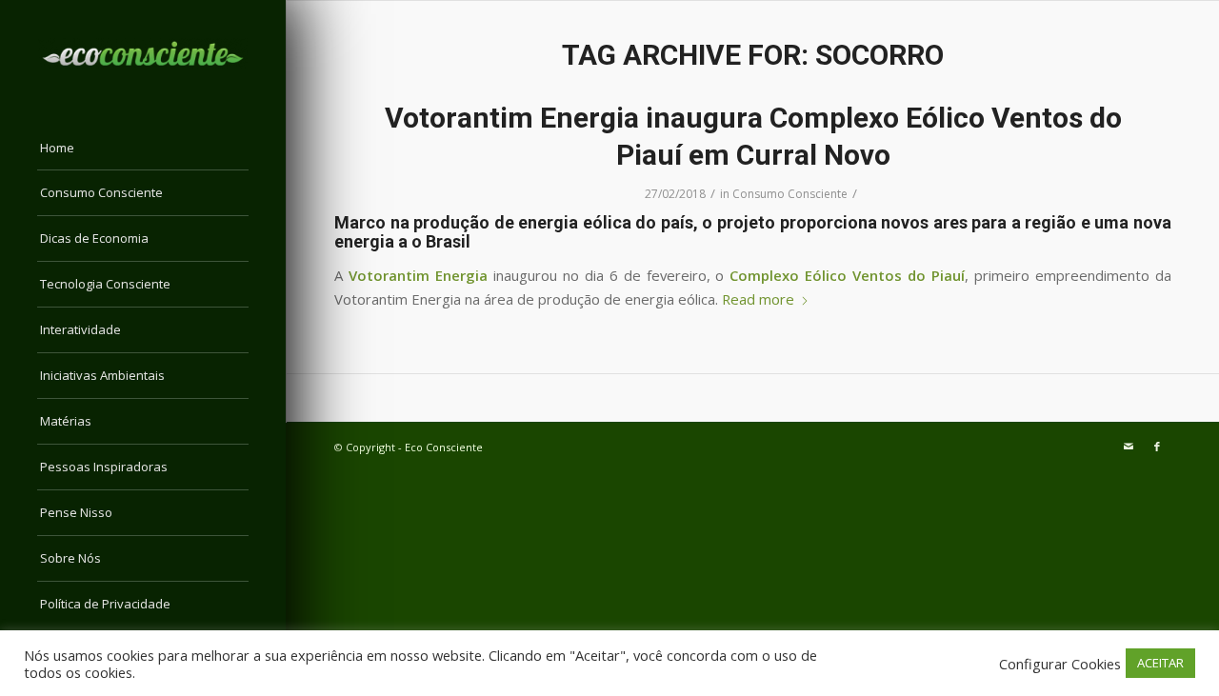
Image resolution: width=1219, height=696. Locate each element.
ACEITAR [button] (1160, 662)
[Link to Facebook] (1157, 446)
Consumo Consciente (790, 194)
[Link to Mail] (1128, 446)
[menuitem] (143, 148)
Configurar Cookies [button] (1060, 663)
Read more (758, 298)
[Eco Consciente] (143, 53)
